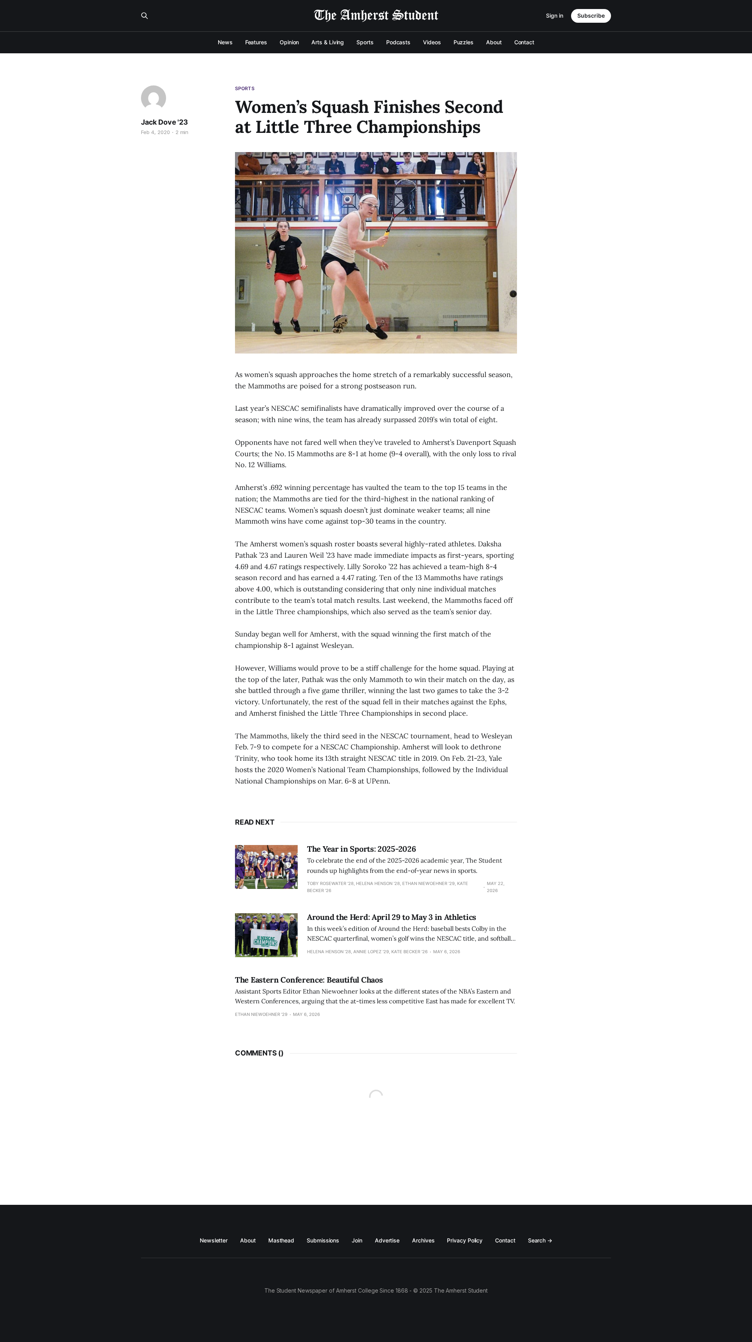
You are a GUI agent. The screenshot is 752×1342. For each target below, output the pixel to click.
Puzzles (464, 42)
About (494, 42)
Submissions (323, 1240)
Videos (432, 42)
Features (256, 42)
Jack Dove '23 (164, 122)
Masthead (281, 1240)
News (225, 42)
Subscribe (591, 15)
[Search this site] (144, 16)
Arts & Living (327, 42)
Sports (365, 42)
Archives (423, 1240)
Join (357, 1240)
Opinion (289, 42)
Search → (540, 1240)
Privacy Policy (465, 1240)
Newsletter (214, 1240)
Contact (524, 42)
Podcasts (398, 42)
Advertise (387, 1240)
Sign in (554, 15)
